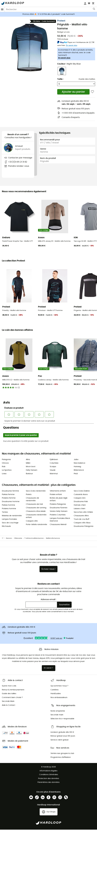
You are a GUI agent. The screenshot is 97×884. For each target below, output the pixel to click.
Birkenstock (79, 470)
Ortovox (5, 463)
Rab (3, 466)
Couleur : (69, 64)
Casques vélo (32, 521)
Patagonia (6, 459)
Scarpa (53, 466)
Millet (28, 463)
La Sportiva (6, 470)
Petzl (76, 474)
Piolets (28, 494)
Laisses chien (79, 509)
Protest (61, 21)
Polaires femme (9, 498)
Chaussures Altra (81, 516)
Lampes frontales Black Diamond (60, 519)
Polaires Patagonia (58, 504)
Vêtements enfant (58, 491)
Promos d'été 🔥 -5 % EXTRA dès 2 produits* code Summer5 (48, 14)
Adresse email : (48, 599)
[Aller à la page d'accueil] (4, 538)
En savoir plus (64, 58)
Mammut (54, 474)
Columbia (54, 463)
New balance (79, 463)
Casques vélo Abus (82, 523)
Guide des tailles (87, 79)
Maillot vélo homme (53, 538)
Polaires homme (9, 509)
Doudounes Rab (81, 501)
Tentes (5, 512)
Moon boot (30, 466)
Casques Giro (80, 498)
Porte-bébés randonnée (36, 524)
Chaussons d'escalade (36, 511)
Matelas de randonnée (12, 516)
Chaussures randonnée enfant (36, 516)
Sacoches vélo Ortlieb (83, 512)
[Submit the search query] (94, 9)
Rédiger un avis (63, 32)
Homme (9, 538)
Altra (28, 459)
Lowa (4, 474)
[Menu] (2, 9)
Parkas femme (8, 494)
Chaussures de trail (34, 504)
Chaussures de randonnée (32, 499)
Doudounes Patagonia (83, 526)
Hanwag (77, 466)
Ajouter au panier (73, 91)
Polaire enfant (56, 494)
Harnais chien (80, 505)
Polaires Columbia (57, 515)
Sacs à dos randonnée (36, 491)
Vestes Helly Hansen (58, 511)
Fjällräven (54, 459)
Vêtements (18, 538)
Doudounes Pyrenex (58, 508)
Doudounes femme (10, 491)
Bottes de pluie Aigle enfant (58, 499)
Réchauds (6, 526)
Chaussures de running (36, 508)
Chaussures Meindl (58, 524)
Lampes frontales (9, 519)
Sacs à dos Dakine (82, 491)
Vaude (52, 470)
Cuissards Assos (81, 494)
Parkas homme (8, 505)
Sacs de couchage (10, 523)
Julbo (76, 459)
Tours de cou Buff (81, 519)
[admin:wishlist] (92, 92)
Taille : (60, 79)
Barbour (29, 474)
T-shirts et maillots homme (34, 538)
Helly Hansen (31, 470)
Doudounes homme (10, 501)
